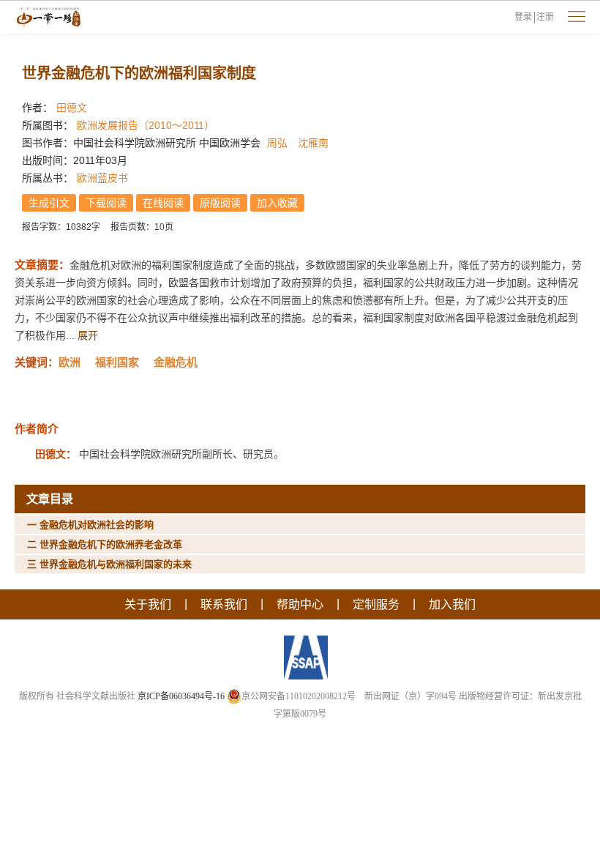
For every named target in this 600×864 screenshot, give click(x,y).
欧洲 (69, 362)
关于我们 (147, 604)
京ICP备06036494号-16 (181, 696)
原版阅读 (220, 203)
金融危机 (176, 362)
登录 (523, 17)
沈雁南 (313, 143)
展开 (88, 335)
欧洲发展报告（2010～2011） (145, 125)
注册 (545, 17)
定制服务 (376, 604)
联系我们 (223, 604)
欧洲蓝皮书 (102, 178)
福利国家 (117, 362)
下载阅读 (106, 203)
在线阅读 (163, 203)
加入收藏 (277, 203)
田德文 (71, 107)
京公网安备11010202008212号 (298, 696)
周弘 (277, 143)
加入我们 (452, 604)
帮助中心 (300, 604)
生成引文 (49, 203)
